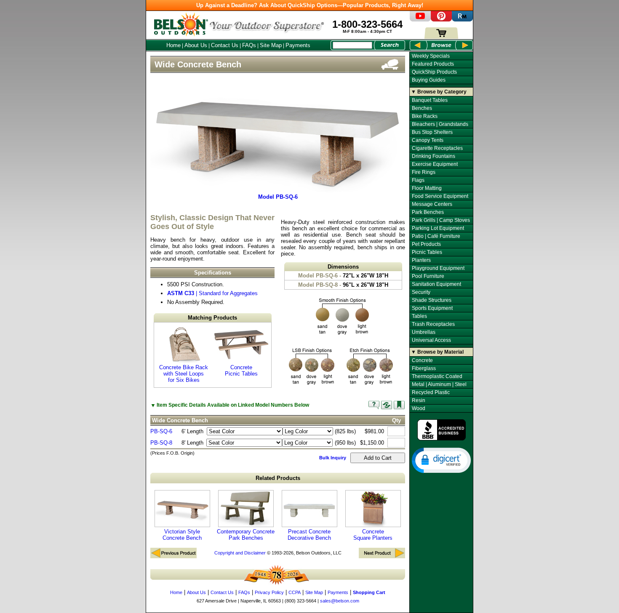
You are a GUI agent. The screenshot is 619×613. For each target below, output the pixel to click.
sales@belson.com (339, 600)
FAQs (249, 45)
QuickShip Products (434, 72)
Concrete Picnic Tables (241, 370)
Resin (418, 400)
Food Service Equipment (440, 196)
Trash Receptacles (433, 324)
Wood (418, 408)
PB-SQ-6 (161, 431)
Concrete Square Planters (372, 534)
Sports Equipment (432, 308)
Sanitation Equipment (436, 284)
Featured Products (433, 64)
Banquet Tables (430, 100)
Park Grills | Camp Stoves (441, 220)
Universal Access (431, 340)
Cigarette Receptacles (437, 148)
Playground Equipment (438, 268)
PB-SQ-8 (161, 443)
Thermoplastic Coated (437, 376)
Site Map (271, 45)
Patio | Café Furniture (436, 236)
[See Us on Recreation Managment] (462, 19)
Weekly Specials (431, 56)
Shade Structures (431, 300)
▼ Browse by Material (437, 352)
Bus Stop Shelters (432, 132)
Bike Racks (425, 116)
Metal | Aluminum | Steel (439, 384)
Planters (421, 260)
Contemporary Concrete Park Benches (246, 534)
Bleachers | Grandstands (440, 124)
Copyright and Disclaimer (240, 552)
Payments (297, 45)
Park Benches (428, 212)
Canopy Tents (427, 140)
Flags (418, 180)
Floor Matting (427, 188)
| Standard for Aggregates (212, 293)
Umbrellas (423, 332)
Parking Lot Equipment (438, 228)
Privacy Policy (269, 592)
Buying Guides (429, 80)
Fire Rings (423, 172)
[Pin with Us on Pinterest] (441, 19)
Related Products (278, 478)
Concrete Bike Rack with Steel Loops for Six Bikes (183, 373)
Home (173, 45)
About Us (195, 45)
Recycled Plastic (431, 392)
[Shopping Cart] (441, 37)
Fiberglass (424, 368)
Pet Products (426, 244)
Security (421, 292)
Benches (422, 108)
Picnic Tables (427, 252)
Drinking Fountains (433, 156)
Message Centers (432, 204)
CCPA (294, 592)
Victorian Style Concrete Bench (182, 534)
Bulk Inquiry (332, 457)
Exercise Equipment (435, 164)
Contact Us (224, 45)
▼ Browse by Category (439, 92)
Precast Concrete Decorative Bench (309, 534)
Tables (419, 316)
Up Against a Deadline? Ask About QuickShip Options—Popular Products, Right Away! (309, 5)
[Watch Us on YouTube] (420, 19)
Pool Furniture (428, 276)
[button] (441, 459)
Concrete (422, 360)
